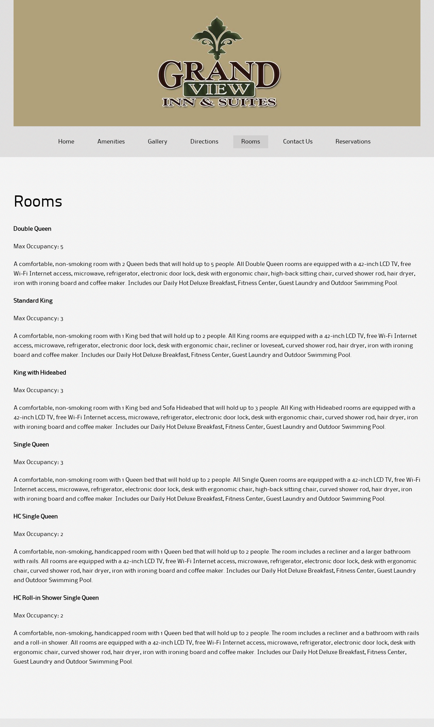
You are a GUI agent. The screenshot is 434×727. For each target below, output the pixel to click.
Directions (204, 142)
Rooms (250, 142)
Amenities (111, 142)
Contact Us (298, 142)
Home (66, 142)
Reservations (353, 142)
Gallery (157, 142)
